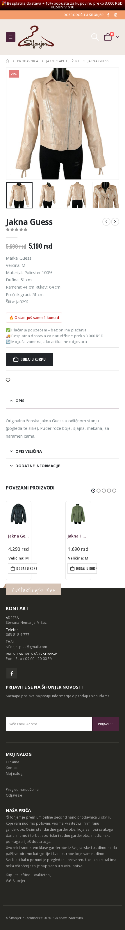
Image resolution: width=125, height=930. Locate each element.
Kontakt (12, 767)
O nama (12, 762)
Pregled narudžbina (22, 789)
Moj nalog (14, 773)
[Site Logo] (36, 37)
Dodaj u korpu (32, 359)
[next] (115, 222)
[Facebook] (107, 14)
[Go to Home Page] (7, 61)
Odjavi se (14, 795)
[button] (10, 37)
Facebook (11, 673)
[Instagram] (115, 14)
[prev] (106, 222)
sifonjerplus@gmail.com (26, 646)
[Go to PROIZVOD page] (18, 513)
